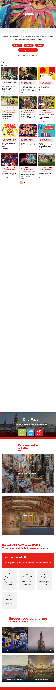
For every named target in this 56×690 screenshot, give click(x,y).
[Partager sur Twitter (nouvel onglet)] (21, 56)
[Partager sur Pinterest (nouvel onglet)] (30, 56)
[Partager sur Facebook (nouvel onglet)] (18, 56)
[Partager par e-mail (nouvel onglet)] (33, 56)
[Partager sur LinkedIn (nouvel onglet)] (24, 56)
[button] (37, 55)
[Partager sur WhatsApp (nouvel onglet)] (27, 56)
